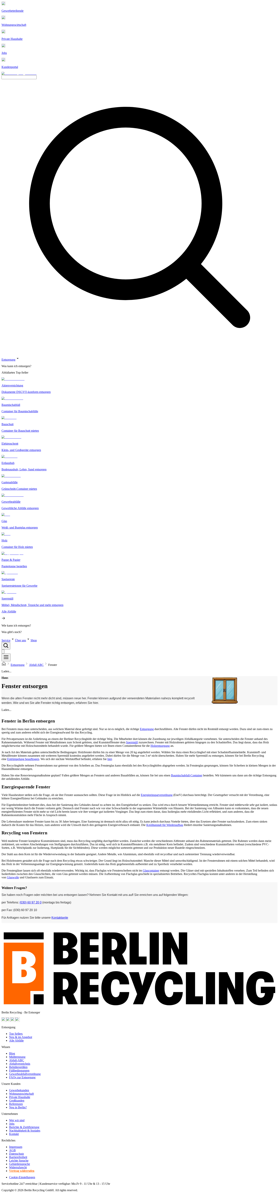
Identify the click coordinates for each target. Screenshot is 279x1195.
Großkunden (16, 1100)
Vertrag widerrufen (21, 1170)
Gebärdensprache (19, 1164)
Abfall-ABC (16, 1060)
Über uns (20, 640)
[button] (139, 495)
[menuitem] (139, 366)
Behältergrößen (18, 1067)
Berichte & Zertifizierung (24, 1127)
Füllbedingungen (19, 1070)
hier (109, 759)
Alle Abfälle (16, 1040)
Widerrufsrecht (18, 1167)
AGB (12, 1150)
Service (6, 640)
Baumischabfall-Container (186, 775)
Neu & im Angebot (20, 1037)
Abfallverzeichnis (19, 1063)
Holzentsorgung (160, 745)
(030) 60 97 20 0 (31, 902)
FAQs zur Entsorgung (22, 1077)
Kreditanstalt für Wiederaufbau (164, 825)
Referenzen (16, 1104)
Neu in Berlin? (18, 1107)
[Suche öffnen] (6, 646)
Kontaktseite (59, 917)
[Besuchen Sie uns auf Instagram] (8, 1020)
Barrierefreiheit (18, 1157)
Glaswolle (13, 877)
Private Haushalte (19, 1097)
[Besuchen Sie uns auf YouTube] (4, 1020)
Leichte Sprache (18, 1160)
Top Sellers (16, 1033)
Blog (12, 1053)
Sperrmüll (132, 742)
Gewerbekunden (19, 1090)
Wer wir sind (16, 1120)
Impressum (15, 1146)
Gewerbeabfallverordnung (25, 1074)
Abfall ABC (36, 664)
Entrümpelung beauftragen (23, 759)
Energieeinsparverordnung (157, 795)
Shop (34, 640)
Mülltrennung (17, 1056)
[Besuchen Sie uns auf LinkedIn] (17, 1020)
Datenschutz (16, 1153)
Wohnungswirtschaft (21, 1093)
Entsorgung (8, 359)
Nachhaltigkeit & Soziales (24, 1130)
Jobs (11, 1123)
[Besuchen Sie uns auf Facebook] (13, 1020)
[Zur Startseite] (4, 664)
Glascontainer (151, 870)
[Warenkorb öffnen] (3, 652)
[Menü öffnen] (6, 657)
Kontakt (14, 1134)
